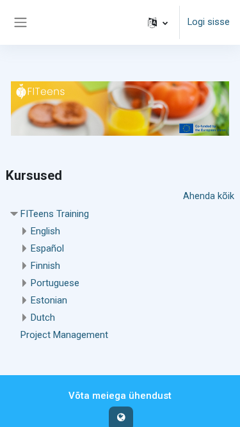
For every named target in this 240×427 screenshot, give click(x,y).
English (45, 231)
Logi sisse (209, 22)
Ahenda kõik (208, 196)
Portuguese (55, 283)
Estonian (49, 300)
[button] (158, 22)
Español (47, 248)
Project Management (64, 335)
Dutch (43, 317)
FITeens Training (54, 214)
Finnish (45, 265)
